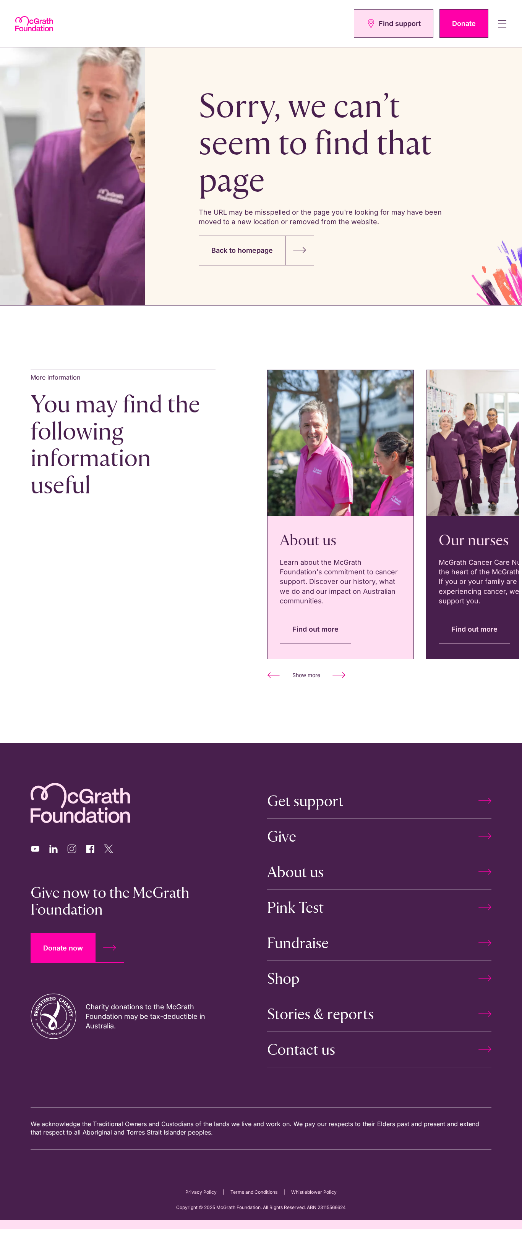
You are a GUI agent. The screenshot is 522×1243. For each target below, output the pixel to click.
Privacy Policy (201, 1192)
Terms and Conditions (253, 1192)
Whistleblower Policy (314, 1192)
